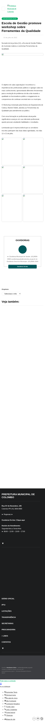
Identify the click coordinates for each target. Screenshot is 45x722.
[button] (34, 718)
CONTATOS (6, 642)
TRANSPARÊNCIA (9, 617)
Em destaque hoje (9, 18)
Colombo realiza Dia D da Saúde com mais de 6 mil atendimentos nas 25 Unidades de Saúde (22, 418)
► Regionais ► (7, 514)
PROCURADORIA (8, 630)
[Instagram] (4, 662)
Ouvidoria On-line (22, 266)
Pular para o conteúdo (8, 681)
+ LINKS (5, 636)
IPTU (3, 605)
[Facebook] (7, 662)
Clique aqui (20, 520)
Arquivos (5, 289)
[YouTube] (10, 662)
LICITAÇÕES (6, 611)
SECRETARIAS (7, 623)
